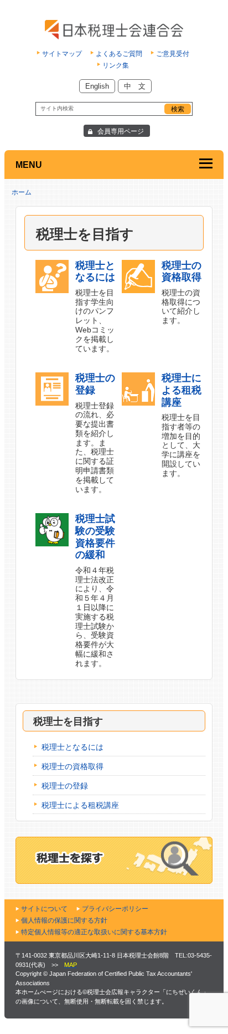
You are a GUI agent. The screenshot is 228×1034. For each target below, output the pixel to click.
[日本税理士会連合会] (114, 29)
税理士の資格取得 (72, 766)
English (97, 86)
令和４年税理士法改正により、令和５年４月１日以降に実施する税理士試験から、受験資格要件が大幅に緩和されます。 (95, 590)
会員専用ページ (120, 131)
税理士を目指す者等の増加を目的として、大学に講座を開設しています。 (181, 425)
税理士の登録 (65, 785)
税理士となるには (72, 747)
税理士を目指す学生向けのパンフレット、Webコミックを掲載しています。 (95, 306)
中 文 (135, 86)
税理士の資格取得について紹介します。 (181, 292)
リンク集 (115, 65)
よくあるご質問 (119, 54)
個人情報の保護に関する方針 (64, 920)
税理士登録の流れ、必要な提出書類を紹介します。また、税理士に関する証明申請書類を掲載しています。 (95, 432)
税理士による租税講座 (80, 805)
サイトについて (44, 909)
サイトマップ (62, 54)
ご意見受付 (172, 54)
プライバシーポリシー (115, 909)
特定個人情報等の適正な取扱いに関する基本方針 (94, 932)
